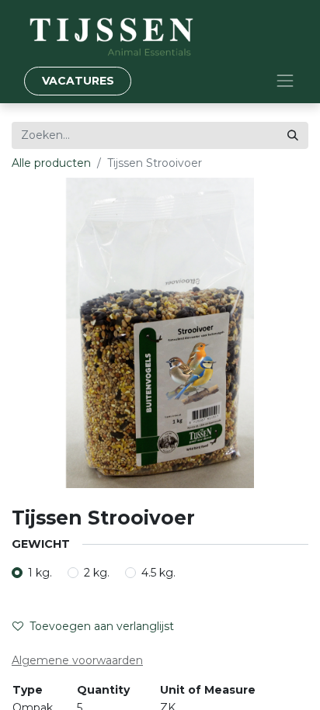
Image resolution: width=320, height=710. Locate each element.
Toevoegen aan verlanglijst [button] (102, 626)
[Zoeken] (292, 135)
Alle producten (51, 163)
